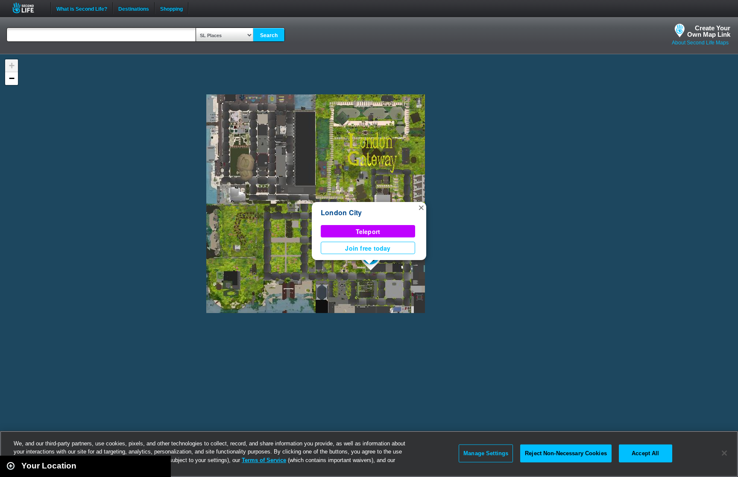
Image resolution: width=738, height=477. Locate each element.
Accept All (645, 453)
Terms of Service (264, 460)
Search (269, 35)
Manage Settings (485, 453)
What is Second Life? (81, 8)
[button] (421, 207)
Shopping (171, 8)
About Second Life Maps (700, 43)
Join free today (367, 248)
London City (341, 212)
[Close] (724, 453)
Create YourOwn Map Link (708, 31)
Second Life (28, 8)
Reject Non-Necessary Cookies (566, 453)
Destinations (133, 8)
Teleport (368, 231)
